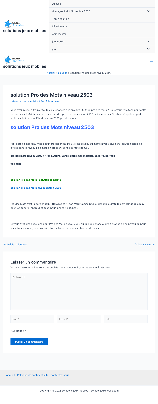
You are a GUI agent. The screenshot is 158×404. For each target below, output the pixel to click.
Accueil (56, 3)
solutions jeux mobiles (24, 30)
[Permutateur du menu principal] (151, 62)
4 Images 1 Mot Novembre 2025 (71, 11)
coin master (59, 33)
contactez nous (60, 375)
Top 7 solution (60, 18)
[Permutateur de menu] (147, 11)
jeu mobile (58, 41)
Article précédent (15, 244)
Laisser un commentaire (24, 101)
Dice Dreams (59, 26)
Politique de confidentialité (32, 375)
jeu (54, 49)
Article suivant (145, 244)
